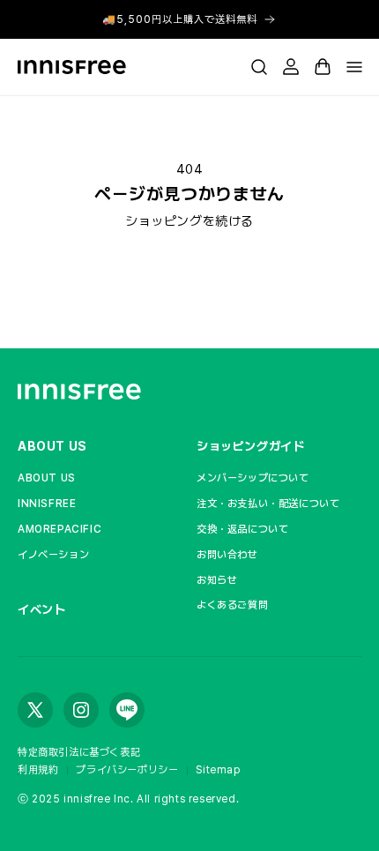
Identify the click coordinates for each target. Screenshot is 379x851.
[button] (259, 67)
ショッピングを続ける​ (189, 221)
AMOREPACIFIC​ (59, 529)
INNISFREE (47, 503)
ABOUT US (52, 446)
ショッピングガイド (250, 446)
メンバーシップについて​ (253, 478)
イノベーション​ (53, 555)
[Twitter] (35, 710)
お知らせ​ (217, 580)
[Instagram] (81, 710)
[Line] (127, 710)
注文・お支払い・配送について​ (268, 503)
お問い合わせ (227, 555)
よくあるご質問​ (232, 605)
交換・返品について (242, 529)
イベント (41, 609)
